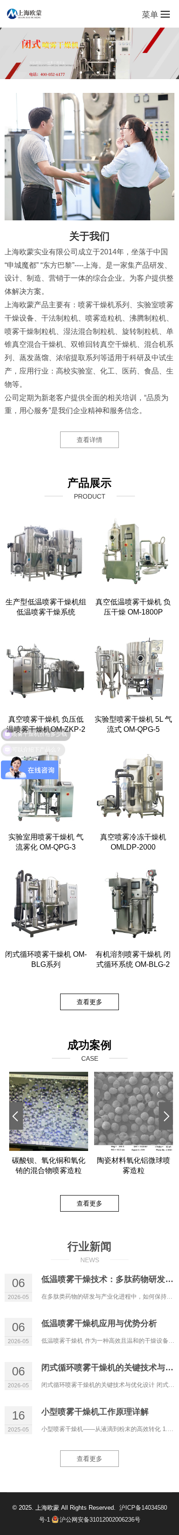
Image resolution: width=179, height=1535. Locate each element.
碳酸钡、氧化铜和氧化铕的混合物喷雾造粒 (48, 1165)
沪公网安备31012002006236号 (100, 1519)
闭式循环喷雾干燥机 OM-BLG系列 (46, 959)
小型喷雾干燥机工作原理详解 (95, 1411)
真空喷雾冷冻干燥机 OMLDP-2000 (133, 842)
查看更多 (89, 1002)
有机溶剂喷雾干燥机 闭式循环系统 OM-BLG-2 (133, 959)
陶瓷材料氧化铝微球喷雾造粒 (133, 1165)
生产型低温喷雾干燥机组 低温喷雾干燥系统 (46, 607)
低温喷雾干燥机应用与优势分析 (99, 1323)
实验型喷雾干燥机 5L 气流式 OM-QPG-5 (133, 724)
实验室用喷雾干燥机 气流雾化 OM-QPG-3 (46, 842)
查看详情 (89, 439)
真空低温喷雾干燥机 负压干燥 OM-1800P (133, 607)
